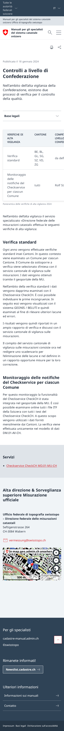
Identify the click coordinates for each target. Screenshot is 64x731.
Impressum (8, 725)
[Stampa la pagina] (51, 47)
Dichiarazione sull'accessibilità (42, 725)
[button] (58, 640)
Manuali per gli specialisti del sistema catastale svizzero (27, 33)
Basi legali (21, 725)
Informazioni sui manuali (21, 695)
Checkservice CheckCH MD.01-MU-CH (31, 466)
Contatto (10, 706)
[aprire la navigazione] (58, 32)
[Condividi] (59, 47)
